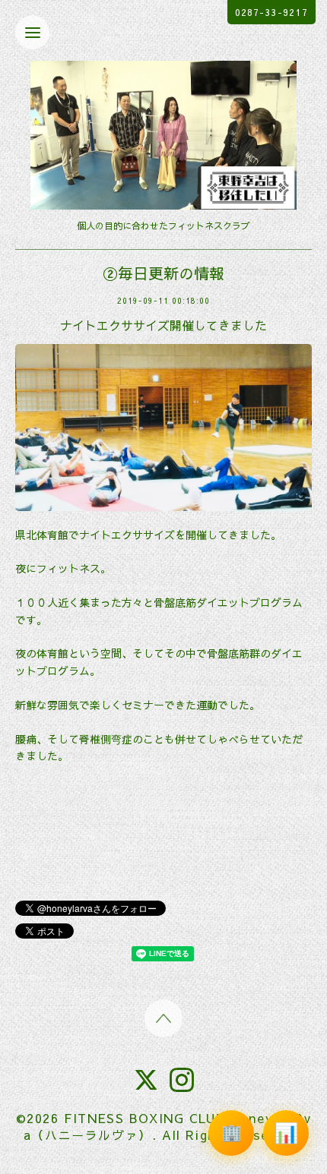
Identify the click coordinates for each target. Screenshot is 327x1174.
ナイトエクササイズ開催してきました (163, 325)
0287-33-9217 (271, 12)
